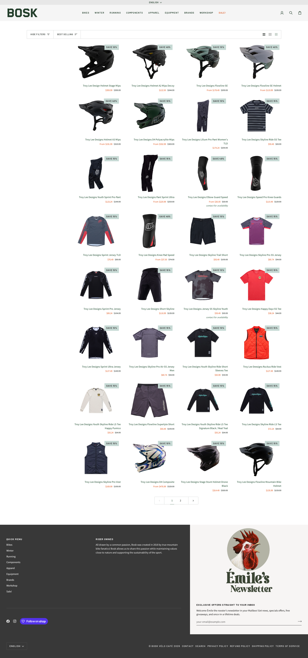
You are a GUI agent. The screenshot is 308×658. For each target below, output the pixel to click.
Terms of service (288, 645)
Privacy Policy (217, 645)
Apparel (10, 568)
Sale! (9, 591)
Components (13, 562)
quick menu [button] (14, 539)
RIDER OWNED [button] (104, 539)
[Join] (299, 621)
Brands (10, 579)
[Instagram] (14, 621)
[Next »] (193, 500)
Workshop (11, 585)
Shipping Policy (263, 645)
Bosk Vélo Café (162, 645)
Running (11, 556)
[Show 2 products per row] (264, 34)
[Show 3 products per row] (270, 34)
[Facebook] (8, 621)
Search (200, 645)
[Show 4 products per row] (277, 34)
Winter (10, 550)
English (154, 2)
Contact (188, 645)
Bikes (9, 544)
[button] (85, 13)
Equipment (12, 574)
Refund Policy (240, 645)
